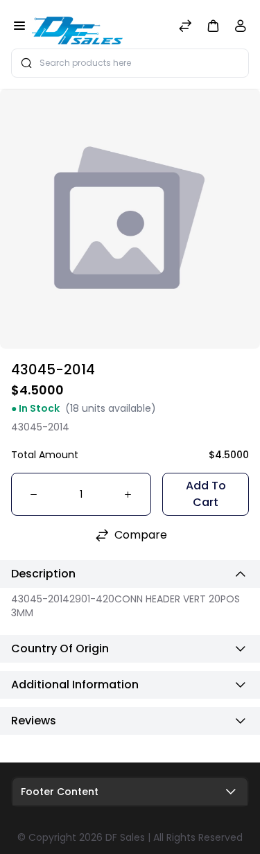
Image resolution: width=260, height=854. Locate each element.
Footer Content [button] (59, 792)
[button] (213, 25)
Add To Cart (206, 494)
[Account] (240, 29)
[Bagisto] (77, 27)
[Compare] (185, 27)
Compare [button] (140, 535)
